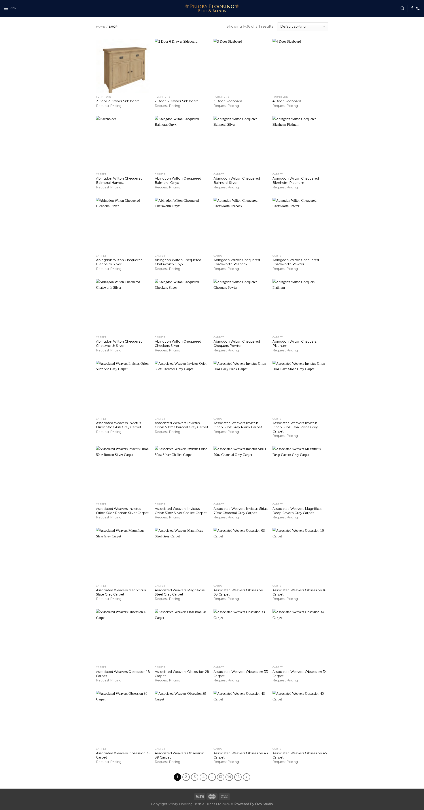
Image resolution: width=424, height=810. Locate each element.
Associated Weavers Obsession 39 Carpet (179, 755)
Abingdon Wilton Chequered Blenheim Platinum (296, 180)
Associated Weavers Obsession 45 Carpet (300, 755)
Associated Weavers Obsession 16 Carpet (299, 592)
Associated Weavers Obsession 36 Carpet (123, 755)
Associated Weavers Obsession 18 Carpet (123, 674)
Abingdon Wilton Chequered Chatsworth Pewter (296, 262)
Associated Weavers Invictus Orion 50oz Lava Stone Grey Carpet (295, 427)
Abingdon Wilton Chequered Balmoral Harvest (119, 180)
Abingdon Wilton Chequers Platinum (294, 344)
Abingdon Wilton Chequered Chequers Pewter (237, 344)
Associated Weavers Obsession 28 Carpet (182, 674)
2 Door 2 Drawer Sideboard (118, 101)
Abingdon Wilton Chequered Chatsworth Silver (119, 344)
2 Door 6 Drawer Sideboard (177, 101)
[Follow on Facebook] (412, 8)
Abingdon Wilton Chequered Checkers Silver (178, 344)
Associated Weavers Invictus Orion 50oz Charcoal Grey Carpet (181, 425)
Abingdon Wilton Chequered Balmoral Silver (237, 180)
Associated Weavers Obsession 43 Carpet (241, 755)
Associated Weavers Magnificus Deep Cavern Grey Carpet (297, 511)
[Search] (402, 8)
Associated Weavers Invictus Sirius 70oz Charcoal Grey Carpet (240, 511)
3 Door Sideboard (228, 101)
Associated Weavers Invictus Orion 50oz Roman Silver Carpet (122, 511)
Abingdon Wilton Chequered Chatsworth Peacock (237, 262)
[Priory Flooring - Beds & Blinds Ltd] (212, 8)
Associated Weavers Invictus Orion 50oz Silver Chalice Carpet (181, 511)
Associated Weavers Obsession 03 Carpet (238, 592)
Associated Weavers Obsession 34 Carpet (300, 674)
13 (220, 777)
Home (100, 26)
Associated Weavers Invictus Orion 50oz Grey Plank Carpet (238, 425)
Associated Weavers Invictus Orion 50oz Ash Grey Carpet (118, 425)
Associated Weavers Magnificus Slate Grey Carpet (121, 592)
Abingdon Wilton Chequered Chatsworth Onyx (178, 262)
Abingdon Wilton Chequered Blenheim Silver (119, 262)
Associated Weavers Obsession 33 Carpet (241, 674)
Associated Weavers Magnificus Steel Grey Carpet (179, 592)
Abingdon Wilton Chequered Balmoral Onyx (178, 180)
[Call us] (418, 8)
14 (229, 777)
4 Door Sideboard (287, 101)
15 (238, 777)
